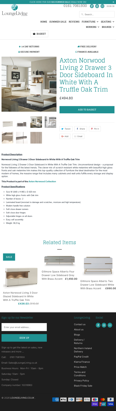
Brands (107, 27)
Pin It (96, 129)
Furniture (89, 22)
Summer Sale (57, 22)
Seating (106, 22)
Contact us (79, 324)
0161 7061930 (75, 6)
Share (82, 129)
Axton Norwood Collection (42, 181)
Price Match (80, 367)
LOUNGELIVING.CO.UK (22, 397)
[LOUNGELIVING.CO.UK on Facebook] (92, 6)
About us (79, 329)
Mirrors (91, 27)
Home (43, 22)
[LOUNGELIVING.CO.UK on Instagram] (97, 6)
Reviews (74, 22)
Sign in (110, 6)
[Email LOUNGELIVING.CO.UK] (102, 6)
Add (66, 136)
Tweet (68, 129)
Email (79, 136)
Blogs (77, 334)
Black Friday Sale (83, 385)
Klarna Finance (82, 361)
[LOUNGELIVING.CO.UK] (14, 10)
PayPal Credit (81, 356)
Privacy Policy (81, 380)
